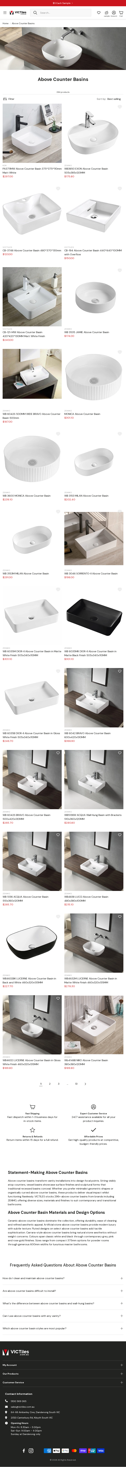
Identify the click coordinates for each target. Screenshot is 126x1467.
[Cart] (121, 12)
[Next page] (85, 1084)
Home (6, 23)
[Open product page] (32, 133)
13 (76, 1084)
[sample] (106, 12)
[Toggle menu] (5, 12)
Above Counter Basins (23, 23)
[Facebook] (23, 1450)
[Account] (114, 12)
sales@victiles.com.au (22, 1406)
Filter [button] (11, 99)
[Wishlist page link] (98, 12)
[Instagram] (31, 1450)
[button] (60, 12)
